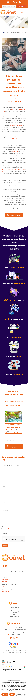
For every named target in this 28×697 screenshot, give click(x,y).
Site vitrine (10, 432)
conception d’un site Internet (12, 115)
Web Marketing (15, 611)
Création (14, 374)
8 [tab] (18, 440)
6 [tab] (15, 440)
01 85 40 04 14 (5, 581)
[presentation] (13, 539)
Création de (14, 267)
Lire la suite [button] (6, 676)
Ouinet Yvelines (15, 607)
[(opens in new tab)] (13, 645)
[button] (21, 6)
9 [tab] (20, 440)
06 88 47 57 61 (5, 586)
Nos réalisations (15, 614)
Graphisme (15, 612)
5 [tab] (13, 440)
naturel (14, 300)
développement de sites (16, 125)
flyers (9, 169)
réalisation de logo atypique (18, 169)
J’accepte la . (13, 528)
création (13, 109)
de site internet (14, 319)
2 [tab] (9, 440)
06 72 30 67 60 (5, 591)
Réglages (19, 694)
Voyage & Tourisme (12, 429)
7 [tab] (17, 440)
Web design (14, 356)
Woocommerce (12, 135)
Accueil (3, 32)
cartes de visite (5, 171)
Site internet (14, 283)
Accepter (5, 694)
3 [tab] (10, 440)
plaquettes (4, 169)
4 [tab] (12, 440)
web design (15, 151)
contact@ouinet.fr (6, 579)
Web (14, 337)
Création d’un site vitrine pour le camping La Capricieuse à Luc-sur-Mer (13, 426)
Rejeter (12, 694)
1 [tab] (7, 440)
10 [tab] (21, 440)
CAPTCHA (5, 534)
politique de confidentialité (16, 528)
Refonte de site (16, 432)
